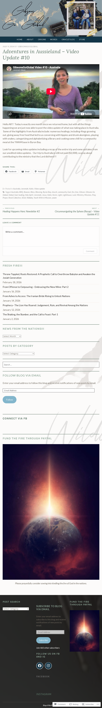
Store (82, 39)
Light (60, 195)
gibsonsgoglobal (28, 46)
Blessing (38, 192)
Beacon (27, 192)
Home (19, 39)
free (76, 192)
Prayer (5, 198)
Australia (16, 189)
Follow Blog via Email (22, 375)
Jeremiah (24, 189)
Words (53, 39)
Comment (90, 251)
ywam (54, 198)
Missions (87, 195)
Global (11, 195)
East (69, 192)
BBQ (21, 192)
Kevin (54, 195)
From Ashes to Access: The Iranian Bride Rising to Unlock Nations (36, 296)
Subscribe (43, 640)
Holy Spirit (29, 195)
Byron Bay (47, 192)
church (54, 192)
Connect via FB (15, 418)
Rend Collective (14, 198)
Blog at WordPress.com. (51, 705)
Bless (33, 192)
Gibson (82, 192)
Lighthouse (67, 195)
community (62, 192)
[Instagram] (48, 665)
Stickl (24, 198)
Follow (9, 399)
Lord (74, 195)
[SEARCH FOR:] (51, 365)
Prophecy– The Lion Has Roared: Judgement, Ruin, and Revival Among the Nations (45, 305)
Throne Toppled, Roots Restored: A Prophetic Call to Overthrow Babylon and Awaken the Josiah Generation (49, 276)
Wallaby (30, 198)
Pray (94, 195)
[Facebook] (39, 665)
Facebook (43, 676)
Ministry (80, 195)
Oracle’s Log (68, 39)
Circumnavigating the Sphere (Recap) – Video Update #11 (77, 211)
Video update (39, 189)
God (16, 195)
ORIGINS (42, 39)
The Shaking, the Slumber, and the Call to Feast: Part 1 (30, 314)
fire (73, 192)
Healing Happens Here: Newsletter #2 (21, 210)
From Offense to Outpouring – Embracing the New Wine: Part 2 (35, 286)
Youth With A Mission (42, 198)
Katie (31, 189)
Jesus (44, 195)
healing (21, 195)
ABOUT (30, 39)
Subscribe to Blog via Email (49, 608)
